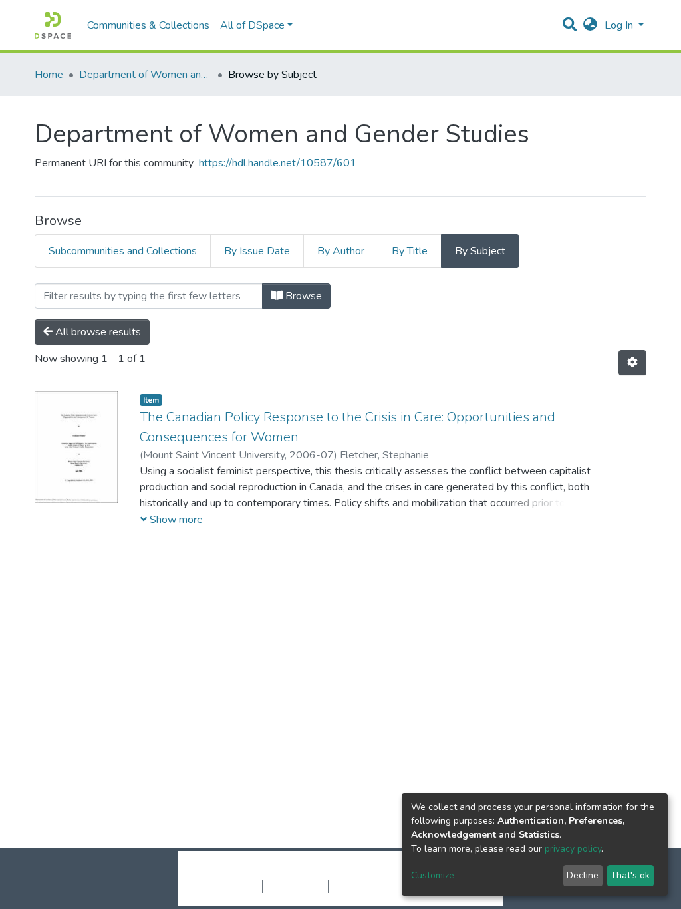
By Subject (480, 251)
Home (49, 74)
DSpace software (259, 872)
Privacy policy (295, 886)
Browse (302, 296)
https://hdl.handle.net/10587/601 (277, 163)
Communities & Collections (148, 25)
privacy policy (573, 848)
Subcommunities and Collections (123, 251)
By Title (410, 251)
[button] (590, 25)
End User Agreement (374, 886)
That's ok (630, 875)
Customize (432, 875)
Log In (620, 25)
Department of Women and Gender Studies (145, 74)
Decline (583, 875)
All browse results (97, 332)
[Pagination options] (632, 362)
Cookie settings (226, 886)
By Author (340, 251)
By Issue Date (257, 251)
